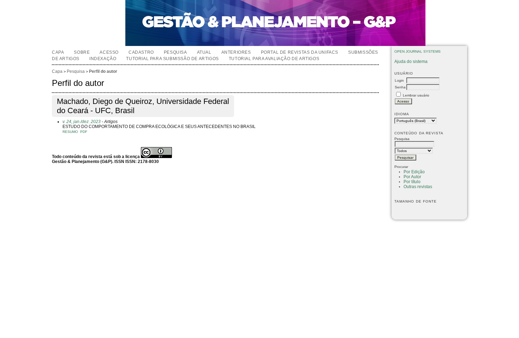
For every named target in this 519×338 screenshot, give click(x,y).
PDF (83, 132)
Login (399, 80)
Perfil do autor (103, 71)
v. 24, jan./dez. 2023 (81, 121)
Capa (58, 52)
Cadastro (141, 52)
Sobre (82, 52)
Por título (412, 181)
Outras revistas (418, 186)
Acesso (109, 52)
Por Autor (412, 176)
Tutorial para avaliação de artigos (274, 58)
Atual (204, 52)
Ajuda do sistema (411, 61)
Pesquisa (175, 52)
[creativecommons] (156, 156)
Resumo (70, 132)
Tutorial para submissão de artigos (172, 58)
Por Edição (414, 171)
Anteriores (236, 52)
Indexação (102, 58)
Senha (400, 87)
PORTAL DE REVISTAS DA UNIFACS (299, 52)
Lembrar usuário (416, 95)
